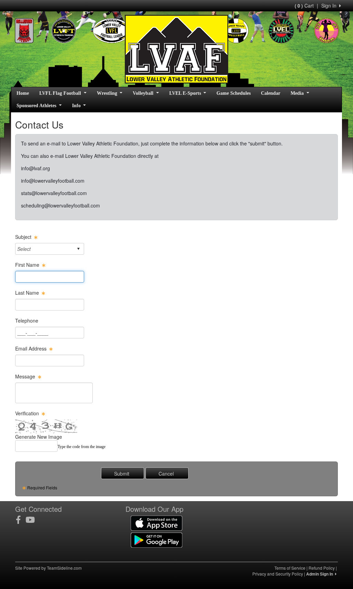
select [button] (78, 248)
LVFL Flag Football (60, 93)
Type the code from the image (81, 446)
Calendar (270, 93)
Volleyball (144, 93)
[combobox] (44, 249)
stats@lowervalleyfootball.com (54, 193)
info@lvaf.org (35, 168)
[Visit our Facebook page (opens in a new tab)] (21, 520)
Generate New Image (38, 436)
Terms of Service (289, 568)
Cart (304, 5)
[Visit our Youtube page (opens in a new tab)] (33, 520)
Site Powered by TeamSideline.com (48, 568)
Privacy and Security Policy (277, 574)
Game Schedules (233, 93)
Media (298, 93)
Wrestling (108, 93)
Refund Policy (322, 568)
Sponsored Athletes (37, 105)
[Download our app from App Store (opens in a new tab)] (156, 522)
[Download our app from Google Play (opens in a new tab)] (156, 539)
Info (77, 105)
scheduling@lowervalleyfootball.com (60, 205)
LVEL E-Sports (185, 93)
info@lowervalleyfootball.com (52, 180)
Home (23, 93)
